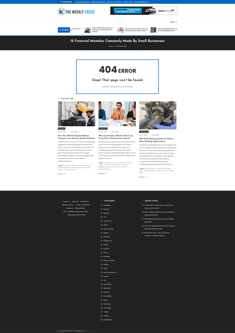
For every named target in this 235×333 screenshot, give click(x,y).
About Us (75, 201)
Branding (106, 209)
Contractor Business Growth (112, 165)
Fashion (105, 245)
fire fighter (61, 128)
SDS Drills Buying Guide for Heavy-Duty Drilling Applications (165, 30)
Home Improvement (110, 272)
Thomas (73, 132)
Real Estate (107, 288)
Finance (106, 253)
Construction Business (110, 163)
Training (106, 316)
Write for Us (85, 201)
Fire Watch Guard (83, 165)
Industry (106, 276)
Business (106, 213)
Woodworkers (144, 131)
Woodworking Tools (83, 2)
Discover (61, 174)
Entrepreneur (107, 241)
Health (105, 268)
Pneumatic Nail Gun (141, 2)
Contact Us (66, 201)
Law (104, 280)
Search (172, 22)
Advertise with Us (68, 205)
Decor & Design (108, 229)
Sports (105, 300)
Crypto (105, 225)
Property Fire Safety (115, 2)
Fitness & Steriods (109, 260)
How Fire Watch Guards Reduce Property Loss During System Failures (98, 29)
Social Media (107, 296)
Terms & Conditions (82, 205)
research (106, 292)
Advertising (107, 205)
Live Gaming (107, 284)
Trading (105, 312)
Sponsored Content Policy (77, 215)
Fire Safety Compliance (70, 165)
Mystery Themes (89, 331)
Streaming (106, 304)
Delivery (106, 233)
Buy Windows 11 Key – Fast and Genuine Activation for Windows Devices (156, 234)
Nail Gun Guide (160, 168)
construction (103, 128)
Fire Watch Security (77, 167)
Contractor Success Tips (113, 167)
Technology (107, 308)
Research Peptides (99, 2)
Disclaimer (69, 208)
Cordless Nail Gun (149, 168)
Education (106, 237)
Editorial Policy (80, 208)
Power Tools (128, 2)
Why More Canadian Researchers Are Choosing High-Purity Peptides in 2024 (159, 227)
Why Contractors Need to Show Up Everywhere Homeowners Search (132, 30)
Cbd (104, 217)
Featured (106, 249)
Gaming (106, 264)
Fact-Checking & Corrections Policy (75, 211)
